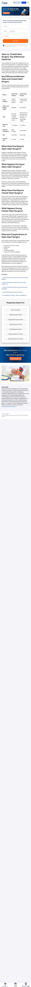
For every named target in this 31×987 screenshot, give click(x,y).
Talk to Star (18, 2)
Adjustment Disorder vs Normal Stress (12, 292)
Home (3, 413)
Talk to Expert (15, 358)
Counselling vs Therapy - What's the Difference (14, 295)
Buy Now (24, 2)
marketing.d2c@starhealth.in (9, 406)
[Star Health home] (4, 2)
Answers (7, 413)
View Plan (15, 41)
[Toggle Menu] (28, 2)
